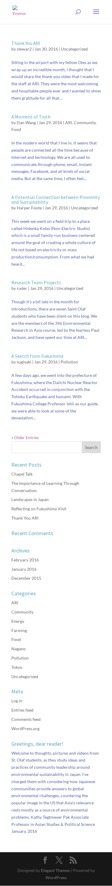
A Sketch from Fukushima (37, 356)
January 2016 (23, 569)
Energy (17, 621)
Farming (19, 630)
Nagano (18, 648)
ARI (68, 122)
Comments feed (26, 719)
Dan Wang (26, 122)
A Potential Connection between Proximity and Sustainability (55, 199)
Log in (16, 700)
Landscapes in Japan (30, 499)
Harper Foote (29, 207)
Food (16, 129)
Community (85, 122)
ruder (22, 288)
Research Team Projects (36, 282)
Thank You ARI (25, 43)
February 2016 (25, 559)
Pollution (69, 361)
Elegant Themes (55, 870)
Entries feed (22, 710)
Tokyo (16, 667)
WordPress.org (25, 728)
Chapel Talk (22, 474)
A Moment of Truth (30, 117)
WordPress (56, 877)
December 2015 (26, 578)
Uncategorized (74, 48)
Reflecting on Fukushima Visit (38, 508)
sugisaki (24, 361)
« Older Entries (25, 437)
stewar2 (24, 48)
